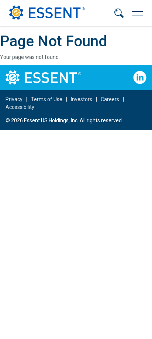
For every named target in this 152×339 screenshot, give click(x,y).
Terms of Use (46, 99)
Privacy (14, 99)
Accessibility (20, 107)
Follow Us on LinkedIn (139, 77)
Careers (110, 99)
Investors (81, 99)
